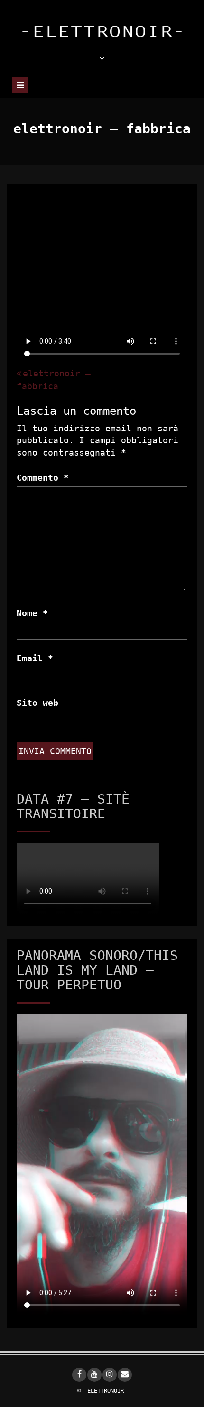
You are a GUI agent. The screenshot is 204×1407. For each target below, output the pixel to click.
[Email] (125, 1375)
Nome (32, 613)
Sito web (37, 703)
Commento (43, 478)
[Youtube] (94, 1375)
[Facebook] (79, 1375)
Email (35, 658)
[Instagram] (109, 1375)
